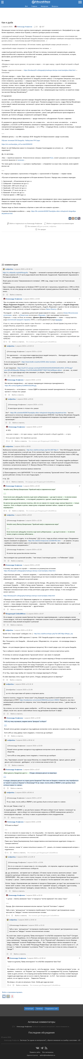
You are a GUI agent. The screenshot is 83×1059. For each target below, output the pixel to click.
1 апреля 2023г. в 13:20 (23, 346)
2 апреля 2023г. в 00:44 (24, 740)
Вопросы (55, 6)
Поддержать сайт (51, 1008)
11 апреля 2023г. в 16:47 (35, 614)
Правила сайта (35, 1052)
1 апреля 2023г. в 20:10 (24, 399)
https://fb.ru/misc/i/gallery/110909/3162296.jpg (20, 385)
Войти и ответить (16, 295)
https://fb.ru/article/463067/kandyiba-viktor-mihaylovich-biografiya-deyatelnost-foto (38, 413)
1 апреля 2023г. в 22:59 (32, 718)
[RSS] (46, 1048)
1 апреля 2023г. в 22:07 (34, 427)
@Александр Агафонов (16, 351)
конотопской (11, 320)
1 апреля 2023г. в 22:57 (31, 769)
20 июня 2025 (6, 1037)
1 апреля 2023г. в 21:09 (22, 630)
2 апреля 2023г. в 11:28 (24, 857)
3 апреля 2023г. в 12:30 (35, 958)
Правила (39, 1008)
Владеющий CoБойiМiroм (47, 342)
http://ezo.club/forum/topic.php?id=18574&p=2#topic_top (53, 633)
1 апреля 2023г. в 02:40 (22, 269)
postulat (45, 226)
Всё (26, 6)
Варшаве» (42, 315)
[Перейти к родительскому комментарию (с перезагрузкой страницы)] (79, 299)
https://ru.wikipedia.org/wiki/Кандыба (15, 272)
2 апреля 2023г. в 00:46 (23, 792)
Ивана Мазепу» (51, 309)
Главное (34, 6)
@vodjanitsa (10, 689)
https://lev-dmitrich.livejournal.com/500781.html (44, 541)
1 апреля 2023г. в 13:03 (31, 299)
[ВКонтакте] (70, 218)
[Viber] (79, 218)
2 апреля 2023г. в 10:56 (32, 822)
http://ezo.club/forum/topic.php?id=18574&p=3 (42, 450)
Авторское (44, 6)
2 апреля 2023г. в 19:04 (26, 920)
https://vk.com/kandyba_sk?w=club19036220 (17, 144)
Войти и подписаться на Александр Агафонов (26, 223)
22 (37, 27)
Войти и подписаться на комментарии (60, 223)
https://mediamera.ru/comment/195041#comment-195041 (39, 700)
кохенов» (21, 160)
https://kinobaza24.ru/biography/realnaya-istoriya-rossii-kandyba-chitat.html (49, 70)
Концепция (29, 1008)
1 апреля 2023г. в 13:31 (32, 380)
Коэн (51, 158)
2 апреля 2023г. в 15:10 (34, 895)
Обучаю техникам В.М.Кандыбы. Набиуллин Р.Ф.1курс (21, 140)
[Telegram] (76, 218)
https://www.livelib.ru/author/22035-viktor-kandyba (39, 362)
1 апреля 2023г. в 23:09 (31, 565)
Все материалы (47, 1052)
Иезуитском (24, 315)
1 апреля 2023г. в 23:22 (23, 515)
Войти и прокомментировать (12, 992)
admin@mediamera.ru (47, 1055)
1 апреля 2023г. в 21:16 (22, 684)
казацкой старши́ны (23, 320)
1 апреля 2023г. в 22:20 (31, 486)
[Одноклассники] (73, 218)
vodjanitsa (52, 226)
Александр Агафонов (24, 27)
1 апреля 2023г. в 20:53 (22, 446)
